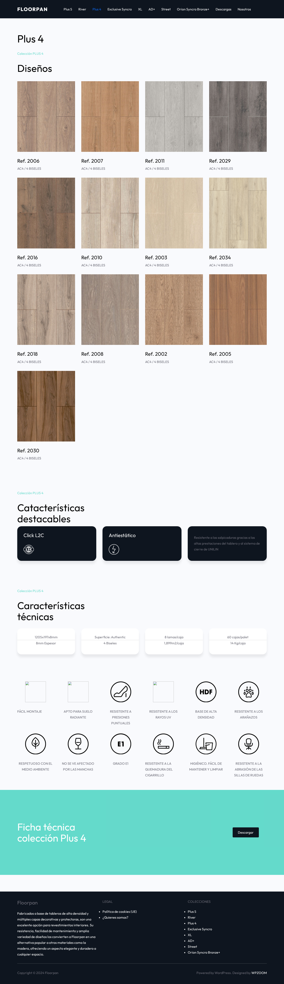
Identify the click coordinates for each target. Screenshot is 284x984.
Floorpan (32, 9)
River (192, 917)
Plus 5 (192, 911)
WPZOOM (259, 973)
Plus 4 (192, 923)
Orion (192, 952)
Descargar (246, 832)
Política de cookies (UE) (119, 911)
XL (190, 935)
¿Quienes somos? (115, 917)
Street (192, 946)
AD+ (191, 941)
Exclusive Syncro (200, 929)
